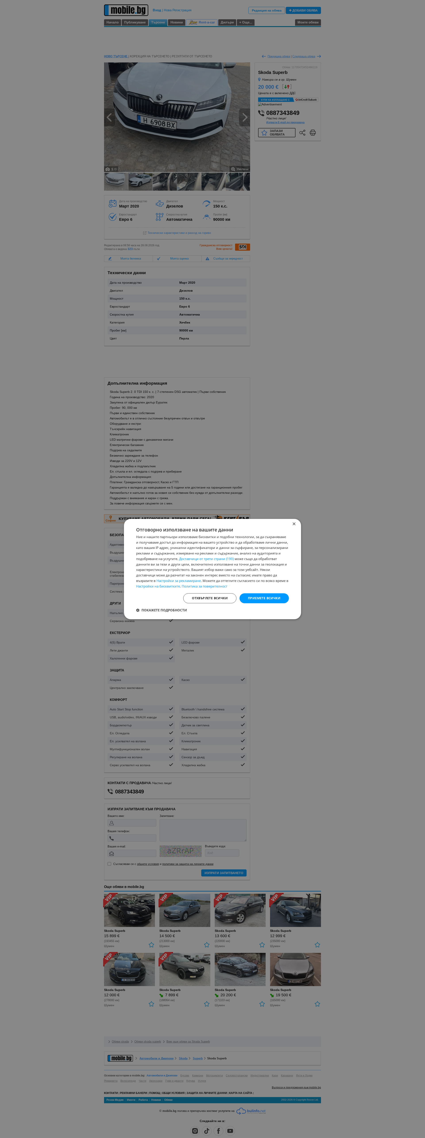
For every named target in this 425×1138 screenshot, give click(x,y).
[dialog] (212, 569)
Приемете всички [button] (264, 598)
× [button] (294, 524)
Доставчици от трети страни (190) (206, 558)
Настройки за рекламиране (178, 580)
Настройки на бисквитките (158, 586)
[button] (161, 610)
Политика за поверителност (204, 586)
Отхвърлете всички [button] (210, 598)
